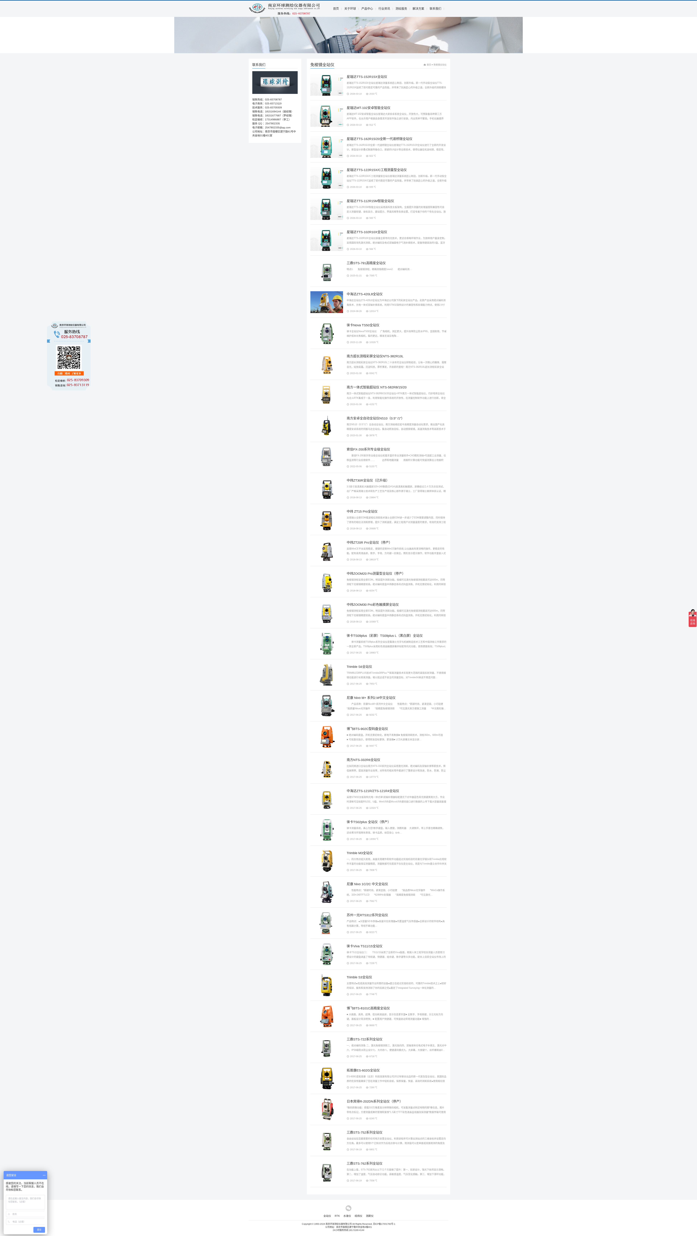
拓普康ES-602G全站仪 (363, 1070)
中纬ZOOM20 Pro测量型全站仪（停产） (376, 573)
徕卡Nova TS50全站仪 (363, 325)
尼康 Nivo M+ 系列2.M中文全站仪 (371, 698)
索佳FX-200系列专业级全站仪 (368, 449)
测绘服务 (401, 8)
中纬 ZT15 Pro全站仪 (362, 511)
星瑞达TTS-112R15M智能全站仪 (370, 201)
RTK (337, 1215)
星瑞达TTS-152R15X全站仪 (367, 77)
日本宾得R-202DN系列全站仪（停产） (375, 1101)
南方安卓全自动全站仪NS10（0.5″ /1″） (375, 418)
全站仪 (327, 1215)
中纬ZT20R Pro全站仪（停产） (369, 542)
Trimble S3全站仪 (359, 977)
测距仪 (370, 1215)
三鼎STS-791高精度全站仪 (366, 263)
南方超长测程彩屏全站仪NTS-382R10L (375, 356)
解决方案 (418, 8)
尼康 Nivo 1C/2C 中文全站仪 (367, 884)
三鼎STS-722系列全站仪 (364, 1039)
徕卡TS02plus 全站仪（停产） (369, 822)
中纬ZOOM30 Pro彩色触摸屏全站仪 (373, 604)
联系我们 (435, 8)
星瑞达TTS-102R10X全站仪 (367, 232)
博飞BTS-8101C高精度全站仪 (368, 1008)
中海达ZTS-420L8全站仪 (365, 294)
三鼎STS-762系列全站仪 (364, 1163)
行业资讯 (384, 8)
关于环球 (350, 8)
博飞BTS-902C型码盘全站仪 (367, 729)
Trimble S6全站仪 (359, 667)
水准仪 (347, 1215)
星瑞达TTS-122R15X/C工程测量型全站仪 (377, 170)
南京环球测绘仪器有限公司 (339, 1224)
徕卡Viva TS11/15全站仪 (364, 946)
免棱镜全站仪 (440, 65)
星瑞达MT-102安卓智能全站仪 (368, 108)
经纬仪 (358, 1215)
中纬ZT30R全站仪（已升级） (368, 480)
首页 (336, 8)
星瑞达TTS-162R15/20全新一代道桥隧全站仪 (379, 139)
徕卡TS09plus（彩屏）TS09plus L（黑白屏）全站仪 (385, 636)
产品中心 (367, 8)
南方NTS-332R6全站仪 (363, 760)
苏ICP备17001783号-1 (384, 1224)
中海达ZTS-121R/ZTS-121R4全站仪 (373, 791)
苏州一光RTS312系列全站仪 (367, 915)
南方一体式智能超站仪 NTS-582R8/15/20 (377, 387)
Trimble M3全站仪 (360, 853)
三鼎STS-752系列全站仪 (364, 1132)
